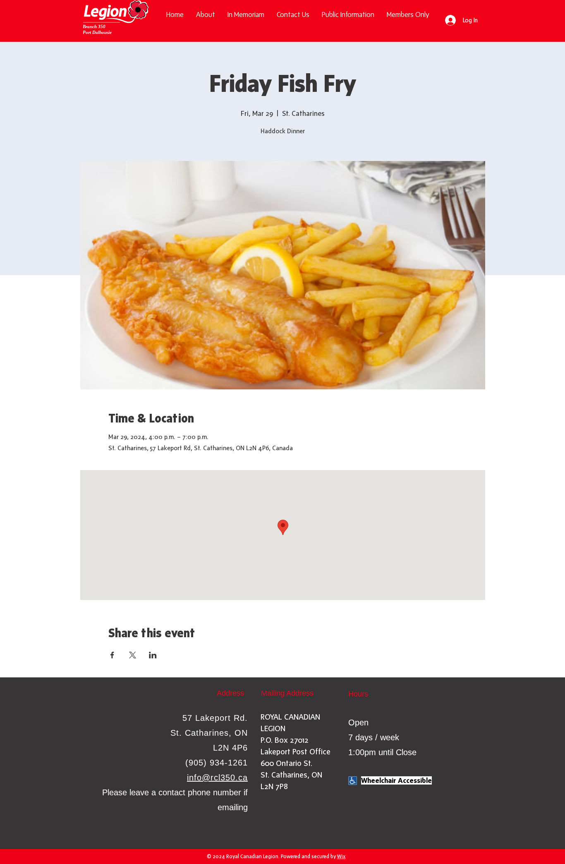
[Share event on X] (132, 655)
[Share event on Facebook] (112, 655)
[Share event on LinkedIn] (153, 655)
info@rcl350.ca (217, 777)
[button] (348, 14)
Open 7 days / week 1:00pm (373, 737)
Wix (341, 856)
